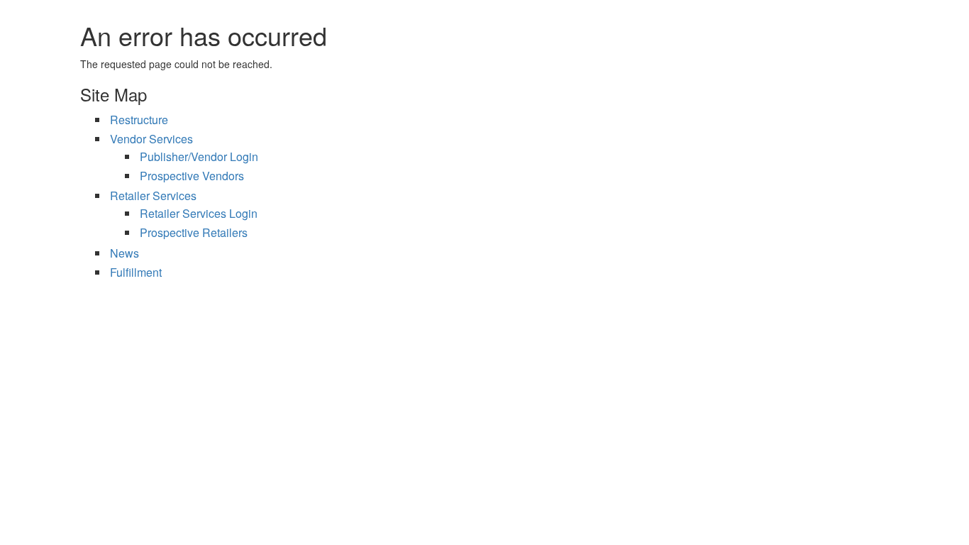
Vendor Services (151, 139)
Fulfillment (136, 272)
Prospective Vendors (192, 175)
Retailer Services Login (199, 213)
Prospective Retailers (194, 232)
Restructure (139, 119)
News (124, 253)
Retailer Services (153, 195)
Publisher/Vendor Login (199, 156)
